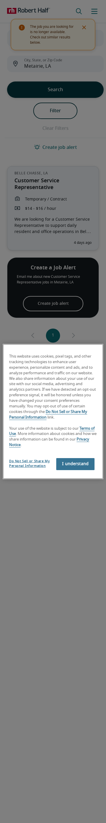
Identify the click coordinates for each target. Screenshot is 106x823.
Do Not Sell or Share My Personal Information (29, 463)
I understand (75, 464)
